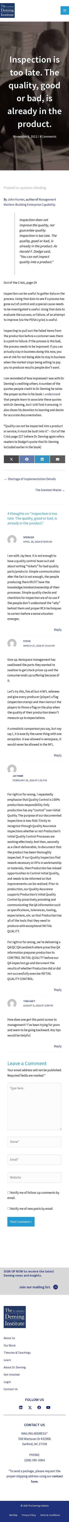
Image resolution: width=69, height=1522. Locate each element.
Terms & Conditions (50, 1515)
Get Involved (12, 1374)
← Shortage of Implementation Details (30, 479)
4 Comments (48, 136)
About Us (9, 1338)
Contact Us (11, 1389)
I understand (51, 394)
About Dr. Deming (15, 1367)
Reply (58, 630)
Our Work (9, 1345)
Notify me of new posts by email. (31, 1209)
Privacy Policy (29, 1515)
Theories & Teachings (17, 1352)
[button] (38, 1287)
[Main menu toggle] (65, 10)
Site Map (13, 1515)
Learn (7, 1360)
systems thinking (33, 187)
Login (7, 1381)
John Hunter (16, 199)
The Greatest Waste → (50, 490)
